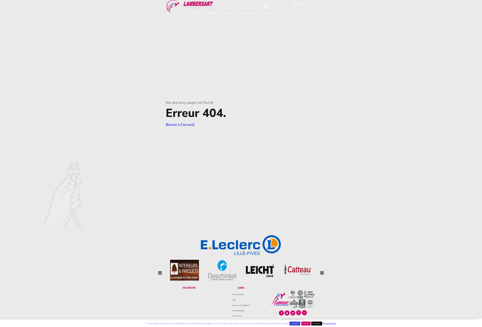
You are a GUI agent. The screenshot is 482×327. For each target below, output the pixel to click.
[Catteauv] (297, 270)
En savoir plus (329, 323)
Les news (211, 13)
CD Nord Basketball (238, 311)
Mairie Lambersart (238, 294)
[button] (160, 273)
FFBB (234, 300)
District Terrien (237, 316)
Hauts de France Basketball (241, 305)
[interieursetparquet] (184, 270)
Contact (271, 13)
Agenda (240, 13)
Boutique (255, 13)
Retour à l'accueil (180, 125)
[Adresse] (298, 312)
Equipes (226, 13)
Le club (197, 13)
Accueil (183, 13)
